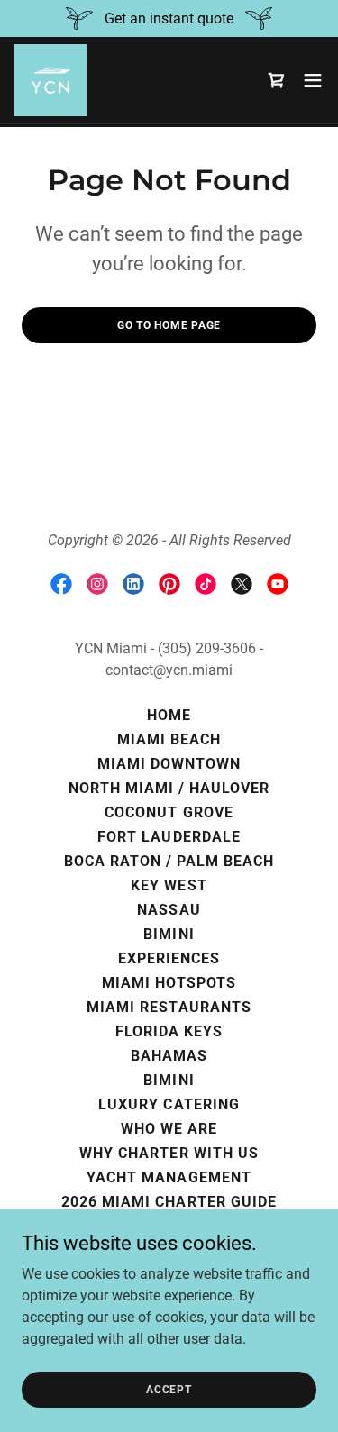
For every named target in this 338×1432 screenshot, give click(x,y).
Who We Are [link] (169, 1128)
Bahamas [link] (169, 1055)
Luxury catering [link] (168, 1104)
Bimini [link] (168, 934)
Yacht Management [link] (169, 1177)
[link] (50, 80)
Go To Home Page (169, 325)
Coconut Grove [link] (169, 812)
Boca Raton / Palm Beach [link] (169, 861)
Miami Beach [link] (169, 739)
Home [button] (169, 715)
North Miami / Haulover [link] (169, 788)
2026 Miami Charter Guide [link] (168, 1201)
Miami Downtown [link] (169, 763)
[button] (313, 80)
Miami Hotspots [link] (168, 982)
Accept (169, 1388)
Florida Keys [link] (169, 1031)
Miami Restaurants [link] (169, 1007)
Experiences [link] (169, 958)
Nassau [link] (168, 909)
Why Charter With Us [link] (168, 1153)
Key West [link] (168, 885)
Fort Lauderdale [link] (168, 836)
